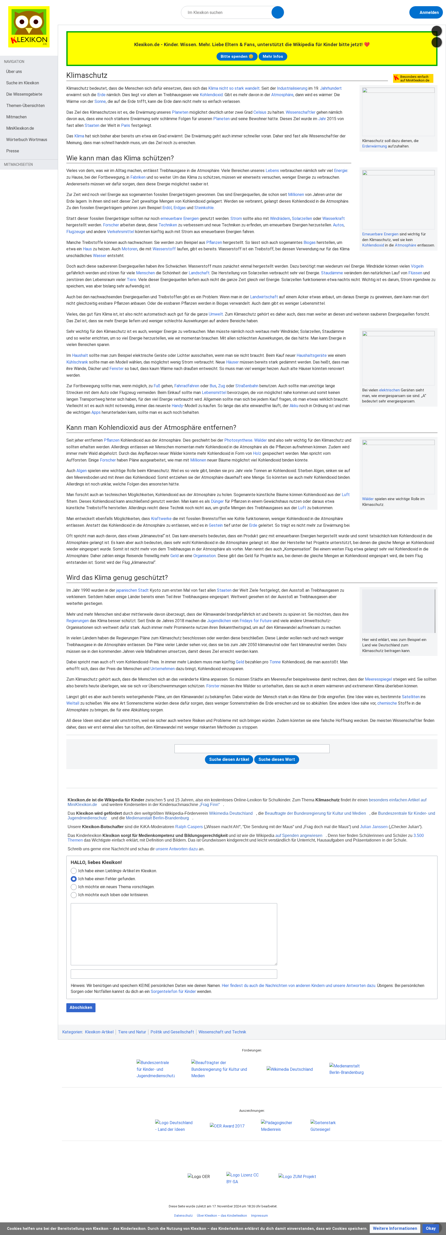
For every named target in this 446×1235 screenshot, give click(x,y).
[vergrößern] (432, 140)
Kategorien (72, 1032)
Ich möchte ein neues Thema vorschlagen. (116, 886)
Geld (174, 555)
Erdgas (179, 207)
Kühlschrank (77, 362)
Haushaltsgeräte (312, 355)
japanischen (126, 590)
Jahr (322, 118)
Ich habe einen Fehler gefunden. (107, 878)
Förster (213, 686)
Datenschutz (183, 1215)
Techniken (167, 225)
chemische (387, 703)
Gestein (216, 525)
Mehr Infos (273, 56)
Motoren (129, 248)
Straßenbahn (246, 385)
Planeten (180, 112)
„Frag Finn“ (209, 804)
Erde (101, 94)
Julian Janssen (374, 827)
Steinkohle (204, 207)
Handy (177, 405)
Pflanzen (214, 242)
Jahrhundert (331, 88)
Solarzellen (302, 218)
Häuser (232, 362)
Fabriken (138, 177)
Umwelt (216, 314)
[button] (395, 1228)
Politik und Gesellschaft (172, 1032)
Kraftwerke (161, 518)
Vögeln (417, 266)
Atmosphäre (282, 94)
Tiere (131, 279)
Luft (346, 494)
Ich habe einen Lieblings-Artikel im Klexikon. (117, 870)
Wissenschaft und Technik (222, 1032)
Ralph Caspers (189, 827)
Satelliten (411, 696)
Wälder (368, 499)
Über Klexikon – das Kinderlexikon (222, 1215)
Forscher (111, 225)
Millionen (296, 194)
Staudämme (332, 272)
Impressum (259, 1215)
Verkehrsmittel (120, 231)
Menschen (145, 272)
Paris (125, 125)
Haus (87, 248)
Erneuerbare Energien (380, 234)
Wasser (99, 255)
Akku (294, 405)
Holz (257, 453)
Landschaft (199, 272)
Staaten (92, 125)
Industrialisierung (292, 88)
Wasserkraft (333, 218)
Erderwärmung (374, 146)
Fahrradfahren (186, 385)
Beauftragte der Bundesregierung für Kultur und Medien (315, 813)
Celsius (259, 112)
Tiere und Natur (132, 1032)
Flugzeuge (75, 231)
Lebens (272, 170)
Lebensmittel (214, 392)
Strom (236, 218)
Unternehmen (162, 668)
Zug (221, 385)
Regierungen (77, 620)
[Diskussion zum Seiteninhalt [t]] (437, 31)
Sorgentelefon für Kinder (173, 991)
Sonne (100, 101)
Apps (96, 412)
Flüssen (415, 272)
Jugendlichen (219, 620)
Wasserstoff (164, 248)
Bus (213, 385)
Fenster (116, 368)
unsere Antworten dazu (177, 849)
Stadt (143, 590)
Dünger (217, 501)
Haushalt (80, 355)
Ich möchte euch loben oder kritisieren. (113, 894)
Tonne (275, 662)
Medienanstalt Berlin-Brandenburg (157, 818)
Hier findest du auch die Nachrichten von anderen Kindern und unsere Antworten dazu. (299, 985)
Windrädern (280, 218)
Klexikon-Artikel (99, 1032)
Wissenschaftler (300, 112)
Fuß (157, 385)
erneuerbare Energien (180, 218)
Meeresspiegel (378, 679)
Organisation (204, 555)
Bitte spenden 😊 (237, 56)
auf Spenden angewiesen (298, 835)
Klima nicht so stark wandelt (234, 88)
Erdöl (167, 207)
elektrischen (389, 390)
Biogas (310, 242)
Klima (79, 136)
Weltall (72, 703)
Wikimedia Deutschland (231, 813)
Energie (340, 170)
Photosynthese (238, 440)
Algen (81, 470)
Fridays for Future (256, 620)
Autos (338, 225)
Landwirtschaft (264, 296)
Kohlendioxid (211, 94)
